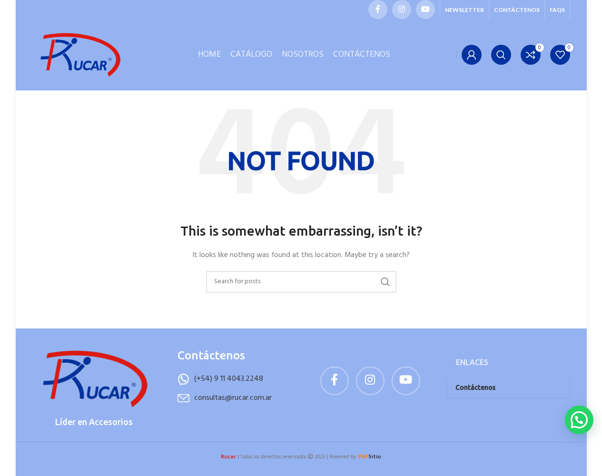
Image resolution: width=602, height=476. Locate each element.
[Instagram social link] (401, 9)
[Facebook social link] (377, 9)
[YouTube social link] (425, 9)
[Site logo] (80, 55)
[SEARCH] (385, 282)
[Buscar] (501, 54)
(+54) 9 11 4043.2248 (228, 379)
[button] (579, 420)
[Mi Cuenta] (471, 54)
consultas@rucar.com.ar (233, 398)
